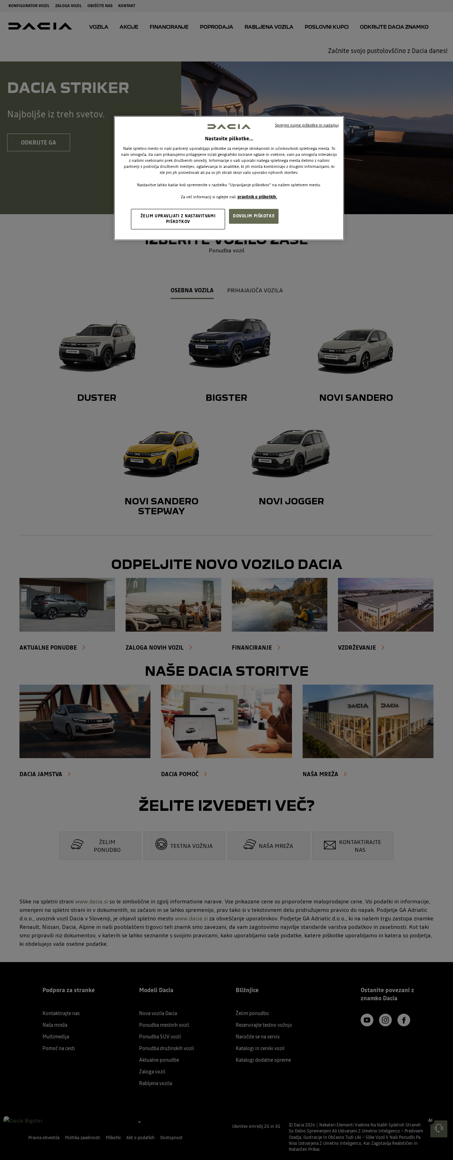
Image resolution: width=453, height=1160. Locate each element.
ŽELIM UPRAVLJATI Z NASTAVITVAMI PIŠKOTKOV (178, 218)
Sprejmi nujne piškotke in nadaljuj (307, 125)
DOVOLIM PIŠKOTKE (254, 216)
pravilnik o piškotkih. (257, 197)
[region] (229, 178)
